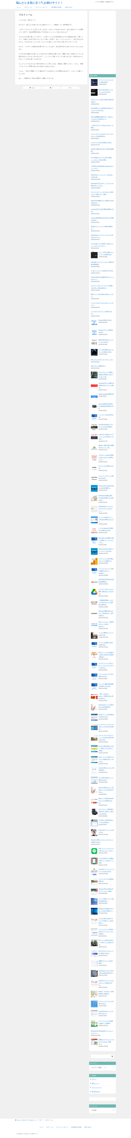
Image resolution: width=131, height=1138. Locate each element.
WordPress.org (96, 1091)
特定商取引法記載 (56, 7)
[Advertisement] (102, 46)
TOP (29, 1120)
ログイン (94, 1079)
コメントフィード (97, 1087)
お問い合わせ (68, 7)
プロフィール (28, 7)
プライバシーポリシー (41, 7)
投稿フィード (95, 1083)
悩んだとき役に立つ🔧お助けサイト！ (39, 2)
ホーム (19, 7)
